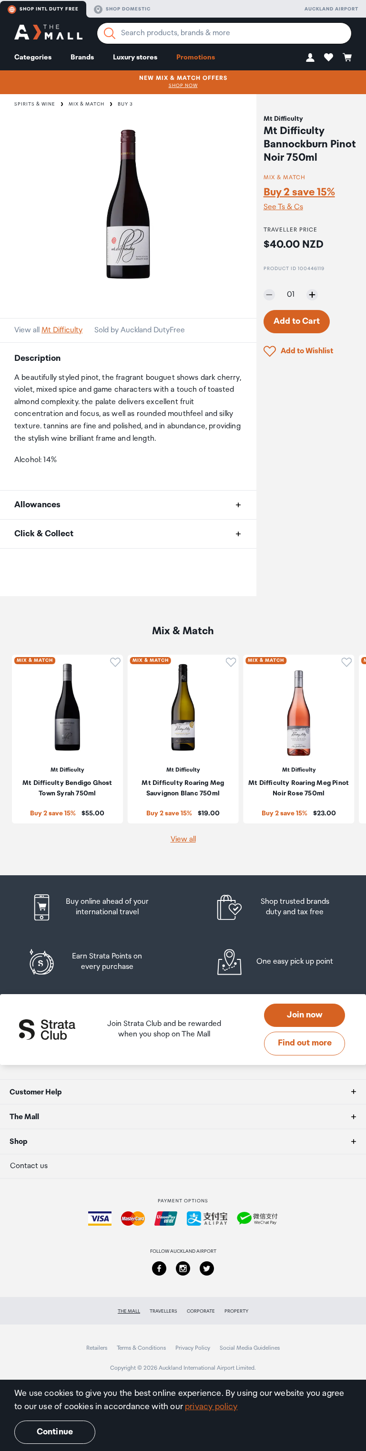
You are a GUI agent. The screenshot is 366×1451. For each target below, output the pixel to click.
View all (183, 839)
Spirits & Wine (34, 104)
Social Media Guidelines (250, 1348)
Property (236, 1311)
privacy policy (211, 1407)
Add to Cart (297, 321)
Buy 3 (125, 104)
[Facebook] (159, 1268)
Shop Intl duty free (49, 9)
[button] (310, 57)
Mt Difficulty (61, 330)
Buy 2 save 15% (299, 192)
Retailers (96, 1348)
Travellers (163, 1311)
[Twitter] (207, 1268)
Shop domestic (128, 9)
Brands (82, 57)
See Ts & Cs (283, 207)
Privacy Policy (192, 1348)
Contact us (29, 1165)
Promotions (195, 57)
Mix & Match (86, 104)
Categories (32, 57)
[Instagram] (183, 1268)
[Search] (109, 33)
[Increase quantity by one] (312, 294)
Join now (305, 1015)
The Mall (129, 1311)
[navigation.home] (48, 33)
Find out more (305, 1043)
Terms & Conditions (141, 1348)
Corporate (201, 1311)
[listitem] (98, 907)
